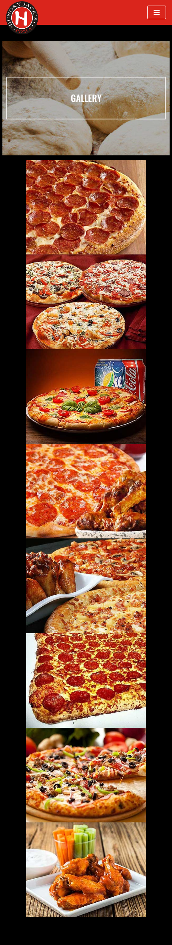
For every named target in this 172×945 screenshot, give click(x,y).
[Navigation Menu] (156, 12)
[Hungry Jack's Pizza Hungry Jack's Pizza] (22, 17)
